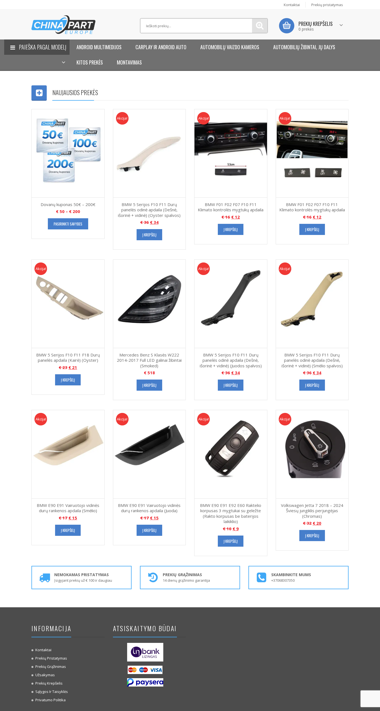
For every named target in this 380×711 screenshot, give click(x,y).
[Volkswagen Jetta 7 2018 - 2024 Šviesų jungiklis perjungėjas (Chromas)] (312, 453)
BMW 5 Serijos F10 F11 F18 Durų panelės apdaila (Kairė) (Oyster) (68, 357)
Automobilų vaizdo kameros (229, 47)
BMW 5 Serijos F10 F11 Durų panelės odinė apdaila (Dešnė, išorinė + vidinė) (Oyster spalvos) (149, 210)
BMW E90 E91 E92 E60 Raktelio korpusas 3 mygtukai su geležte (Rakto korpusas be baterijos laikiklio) (230, 513)
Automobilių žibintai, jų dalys (304, 47)
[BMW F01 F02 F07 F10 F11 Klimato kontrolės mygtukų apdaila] (230, 152)
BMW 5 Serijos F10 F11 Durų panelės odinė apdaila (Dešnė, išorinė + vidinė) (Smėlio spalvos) (312, 360)
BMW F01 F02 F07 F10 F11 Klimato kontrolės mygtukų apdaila (230, 207)
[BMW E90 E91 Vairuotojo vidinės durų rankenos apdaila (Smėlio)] (68, 453)
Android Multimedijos (99, 47)
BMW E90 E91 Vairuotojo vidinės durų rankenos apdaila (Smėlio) (68, 508)
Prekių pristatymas (327, 4)
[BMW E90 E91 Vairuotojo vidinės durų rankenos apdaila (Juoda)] (149, 453)
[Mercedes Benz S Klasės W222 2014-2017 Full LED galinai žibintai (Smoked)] (149, 303)
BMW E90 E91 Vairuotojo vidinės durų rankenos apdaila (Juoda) (149, 508)
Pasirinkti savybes (68, 224)
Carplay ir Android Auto (160, 47)
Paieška (259, 26)
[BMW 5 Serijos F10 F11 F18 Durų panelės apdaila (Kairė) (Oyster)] (68, 303)
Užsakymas (45, 674)
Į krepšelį (149, 234)
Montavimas (129, 62)
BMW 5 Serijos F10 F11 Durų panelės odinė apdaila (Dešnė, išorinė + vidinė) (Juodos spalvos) (231, 360)
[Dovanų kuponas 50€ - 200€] (68, 152)
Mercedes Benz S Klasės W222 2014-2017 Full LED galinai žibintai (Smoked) (149, 360)
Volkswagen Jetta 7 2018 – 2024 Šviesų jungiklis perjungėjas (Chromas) (312, 510)
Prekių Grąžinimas (50, 666)
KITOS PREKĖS (90, 62)
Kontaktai (292, 4)
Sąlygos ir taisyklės (51, 691)
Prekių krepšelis (49, 683)
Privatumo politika (50, 699)
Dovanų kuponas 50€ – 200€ (68, 204)
